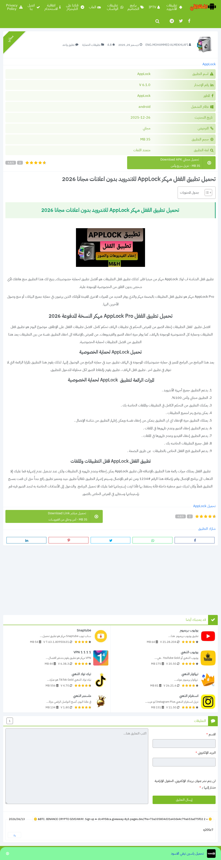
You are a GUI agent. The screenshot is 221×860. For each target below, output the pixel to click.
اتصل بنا (31, 7)
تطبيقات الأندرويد (171, 7)
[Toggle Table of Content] (206, 192)
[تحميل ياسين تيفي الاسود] (110, 853)
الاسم (211, 734)
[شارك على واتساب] (152, 540)
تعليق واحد (68, 45)
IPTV (152, 7)
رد (14, 835)
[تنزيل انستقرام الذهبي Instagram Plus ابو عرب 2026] (164, 701)
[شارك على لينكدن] (26, 540)
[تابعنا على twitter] (180, 21)
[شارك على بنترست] (68, 540)
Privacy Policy (11, 7)
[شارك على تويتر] (111, 540)
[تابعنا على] (171, 21)
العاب (92, 7)
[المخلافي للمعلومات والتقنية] (203, 7)
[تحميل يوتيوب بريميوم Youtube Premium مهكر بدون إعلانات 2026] (164, 636)
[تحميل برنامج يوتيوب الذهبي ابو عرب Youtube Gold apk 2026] (164, 658)
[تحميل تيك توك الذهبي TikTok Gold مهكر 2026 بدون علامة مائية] (56, 680)
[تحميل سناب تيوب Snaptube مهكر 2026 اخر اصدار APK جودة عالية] (56, 636)
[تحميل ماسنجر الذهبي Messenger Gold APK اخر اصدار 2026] (56, 701)
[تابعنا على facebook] (188, 21)
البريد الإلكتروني (206, 752)
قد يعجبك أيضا (196, 619)
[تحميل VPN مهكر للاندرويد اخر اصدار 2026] (56, 658)
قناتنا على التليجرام (72, 7)
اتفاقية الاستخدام (51, 7)
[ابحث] (157, 21)
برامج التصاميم (133, 7)
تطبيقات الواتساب (112, 7)
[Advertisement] (110, 579)
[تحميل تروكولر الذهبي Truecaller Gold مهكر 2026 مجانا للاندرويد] (164, 680)
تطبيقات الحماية (91, 45)
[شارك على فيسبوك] (195, 540)
